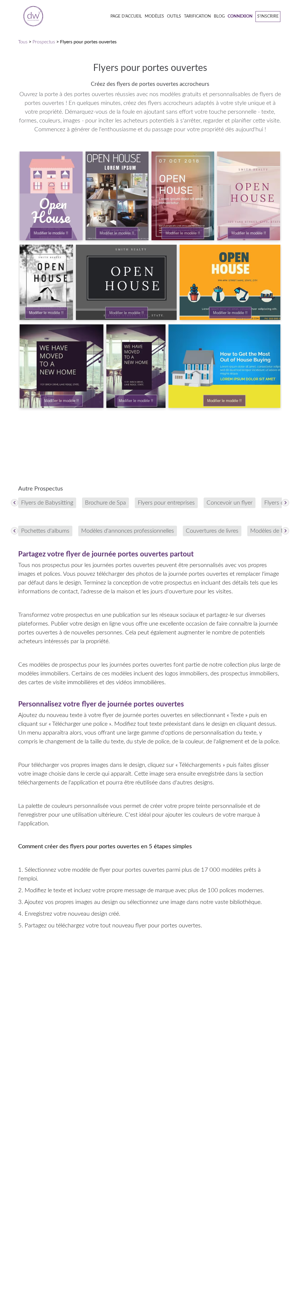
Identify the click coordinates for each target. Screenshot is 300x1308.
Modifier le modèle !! (51, 233)
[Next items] (285, 502)
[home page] (31, 16)
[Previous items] (14, 502)
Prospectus (44, 42)
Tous (23, 42)
